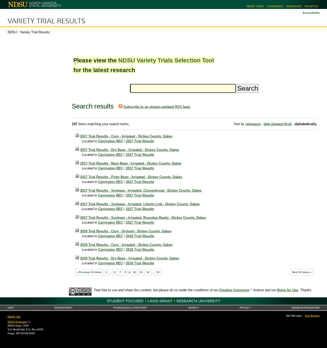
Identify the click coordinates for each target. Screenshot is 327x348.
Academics (275, 6)
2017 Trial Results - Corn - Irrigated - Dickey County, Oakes (126, 136)
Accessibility (311, 12)
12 (147, 272)
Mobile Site (14, 316)
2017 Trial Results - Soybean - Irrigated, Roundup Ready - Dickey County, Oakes (143, 218)
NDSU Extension (17, 321)
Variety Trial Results (46, 21)
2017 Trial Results (140, 141)
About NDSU (255, 6)
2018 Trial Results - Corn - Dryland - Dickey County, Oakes (125, 231)
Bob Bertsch (312, 315)
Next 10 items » (302, 272)
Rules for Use (287, 290)
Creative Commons (234, 290)
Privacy (245, 307)
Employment (63, 307)
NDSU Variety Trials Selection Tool (166, 60)
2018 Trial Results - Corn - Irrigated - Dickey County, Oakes (126, 245)
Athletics (311, 6)
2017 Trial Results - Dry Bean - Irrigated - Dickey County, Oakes (129, 150)
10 (134, 272)
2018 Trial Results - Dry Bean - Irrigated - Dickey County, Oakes (129, 258)
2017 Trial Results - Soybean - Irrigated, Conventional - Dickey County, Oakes (141, 190)
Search (193, 307)
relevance (253, 124)
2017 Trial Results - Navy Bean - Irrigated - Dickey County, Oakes (130, 163)
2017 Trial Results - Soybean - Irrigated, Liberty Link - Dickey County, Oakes (140, 204)
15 (158, 272)
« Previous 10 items (89, 272)
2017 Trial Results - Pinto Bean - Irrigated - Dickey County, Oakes (131, 177)
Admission (293, 6)
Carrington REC (110, 141)
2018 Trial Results (140, 236)
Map (11, 307)
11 (141, 272)
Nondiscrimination (305, 307)
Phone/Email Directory (130, 307)
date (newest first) (277, 124)
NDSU (12, 32)
